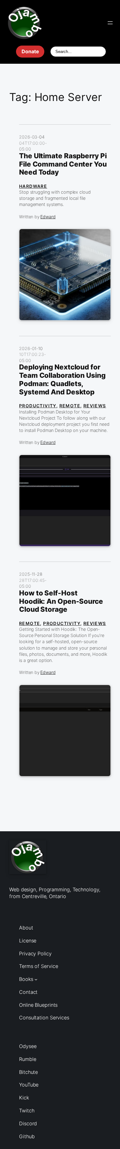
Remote (69, 405)
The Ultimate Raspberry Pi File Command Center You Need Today (63, 164)
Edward (47, 216)
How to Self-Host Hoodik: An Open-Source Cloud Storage (61, 601)
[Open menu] (110, 22)
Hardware (33, 186)
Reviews (94, 405)
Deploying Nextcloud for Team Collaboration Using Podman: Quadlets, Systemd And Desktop (62, 379)
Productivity (37, 405)
